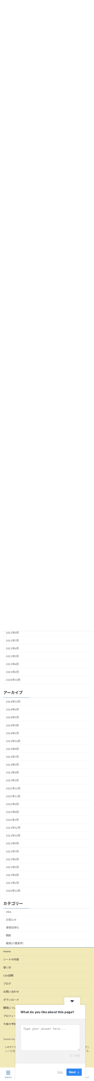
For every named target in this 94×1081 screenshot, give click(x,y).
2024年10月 (13, 701)
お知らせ (11, 919)
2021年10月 (13, 835)
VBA (8, 911)
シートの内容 (11, 959)
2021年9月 (12, 632)
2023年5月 (12, 764)
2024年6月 (12, 709)
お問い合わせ (11, 991)
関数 (8, 935)
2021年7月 (12, 640)
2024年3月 (12, 725)
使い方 (7, 967)
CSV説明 (8, 975)
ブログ (7, 983)
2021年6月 (12, 648)
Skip (60, 1072)
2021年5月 (12, 656)
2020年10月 (13, 680)
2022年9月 (12, 804)
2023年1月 (12, 780)
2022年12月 (13, 788)
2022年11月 (13, 796)
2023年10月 (13, 741)
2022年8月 (12, 812)
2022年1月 (12, 819)
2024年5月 (12, 717)
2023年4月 (12, 772)
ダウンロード (11, 999)
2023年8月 (12, 749)
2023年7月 (12, 756)
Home (7, 951)
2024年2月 (12, 733)
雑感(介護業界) (14, 943)
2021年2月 (12, 672)
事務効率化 (12, 927)
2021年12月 (13, 827)
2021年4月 (12, 664)
